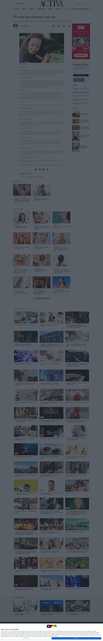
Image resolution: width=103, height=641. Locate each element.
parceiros (11, 631)
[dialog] (51, 632)
